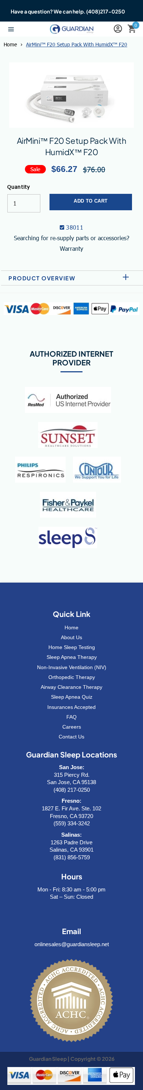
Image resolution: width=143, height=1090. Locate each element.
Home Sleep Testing (71, 647)
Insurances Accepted (71, 707)
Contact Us (71, 737)
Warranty (71, 248)
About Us (71, 637)
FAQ (71, 717)
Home (10, 44)
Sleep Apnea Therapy (72, 657)
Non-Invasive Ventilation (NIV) (71, 667)
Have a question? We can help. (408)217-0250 (68, 11)
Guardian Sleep (48, 1058)
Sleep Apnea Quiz (71, 697)
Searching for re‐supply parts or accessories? (71, 238)
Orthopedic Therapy (71, 677)
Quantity (18, 186)
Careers (71, 727)
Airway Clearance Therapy (71, 687)
